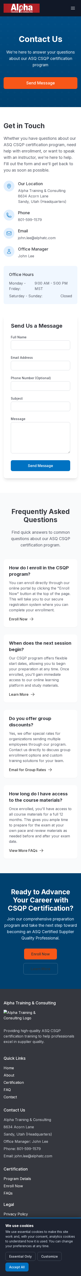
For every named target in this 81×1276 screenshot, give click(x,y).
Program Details (17, 1178)
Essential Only (20, 1256)
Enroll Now (18, 619)
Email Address (22, 357)
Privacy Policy (16, 1214)
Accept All (17, 1267)
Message (18, 419)
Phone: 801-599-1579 (22, 1148)
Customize (49, 1256)
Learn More (19, 694)
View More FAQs (23, 850)
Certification (14, 1082)
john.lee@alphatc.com (37, 238)
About (9, 1075)
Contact (10, 1097)
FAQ (7, 1089)
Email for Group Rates (27, 769)
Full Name (19, 337)
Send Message (40, 83)
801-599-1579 (30, 219)
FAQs (8, 1193)
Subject (17, 398)
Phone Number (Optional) (31, 378)
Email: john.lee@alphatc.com (28, 1156)
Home (9, 1068)
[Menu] (72, 8)
